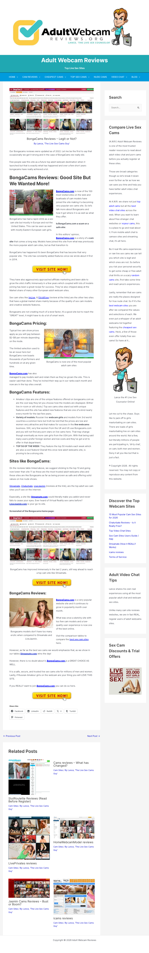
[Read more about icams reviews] (74, 896)
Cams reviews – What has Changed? (71, 764)
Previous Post (11, 736)
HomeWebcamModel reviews (73, 842)
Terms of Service (118, 557)
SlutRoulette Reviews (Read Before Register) (27, 800)
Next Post (93, 736)
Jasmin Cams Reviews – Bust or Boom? (28, 903)
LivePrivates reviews (22, 863)
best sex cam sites (79, 639)
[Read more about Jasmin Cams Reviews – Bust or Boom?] (29, 888)
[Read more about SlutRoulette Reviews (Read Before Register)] (29, 776)
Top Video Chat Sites (120, 530)
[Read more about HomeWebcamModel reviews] (74, 827)
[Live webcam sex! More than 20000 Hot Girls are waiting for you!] (125, 680)
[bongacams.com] (51, 269)
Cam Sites (13, 806)
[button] (16, 77)
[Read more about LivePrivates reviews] (29, 838)
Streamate (14, 486)
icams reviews (63, 918)
